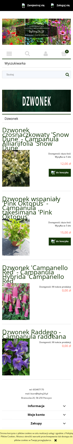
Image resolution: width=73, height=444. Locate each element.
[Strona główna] (36, 30)
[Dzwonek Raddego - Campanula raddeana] (16, 357)
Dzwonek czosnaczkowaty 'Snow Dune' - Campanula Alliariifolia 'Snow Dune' (35, 139)
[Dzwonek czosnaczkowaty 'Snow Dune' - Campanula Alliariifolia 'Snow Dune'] (16, 168)
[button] (9, 53)
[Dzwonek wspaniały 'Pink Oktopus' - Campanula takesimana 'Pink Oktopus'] (16, 237)
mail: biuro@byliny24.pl (36, 393)
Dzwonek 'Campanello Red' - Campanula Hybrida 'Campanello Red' (35, 274)
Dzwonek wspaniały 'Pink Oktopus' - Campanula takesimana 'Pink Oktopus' (31, 207)
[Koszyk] (64, 53)
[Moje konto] (45, 53)
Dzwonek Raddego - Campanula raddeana (34, 334)
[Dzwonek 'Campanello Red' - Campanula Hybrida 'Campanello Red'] (16, 301)
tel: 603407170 (36, 389)
